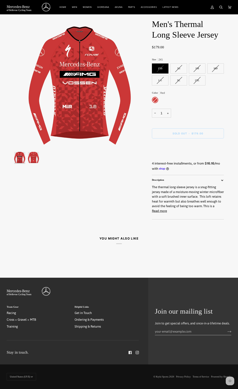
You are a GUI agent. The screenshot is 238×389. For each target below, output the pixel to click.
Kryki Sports (162, 376)
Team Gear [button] (13, 306)
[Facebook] (130, 352)
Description (158, 179)
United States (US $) (20, 376)
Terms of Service (201, 376)
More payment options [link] (167, 157)
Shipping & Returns (88, 326)
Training (12, 326)
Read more (159, 211)
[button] (74, 7)
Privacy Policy (183, 376)
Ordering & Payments (89, 319)
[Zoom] (79, 84)
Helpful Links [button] (82, 306)
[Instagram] (137, 352)
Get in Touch (83, 313)
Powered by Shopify (221, 376)
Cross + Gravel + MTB (21, 319)
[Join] (226, 331)
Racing (11, 313)
